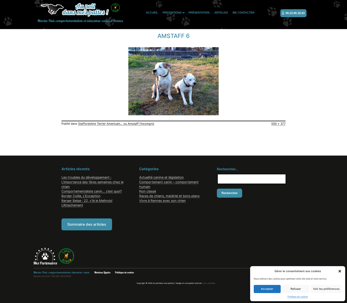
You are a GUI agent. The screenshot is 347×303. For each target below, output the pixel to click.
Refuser (296, 289)
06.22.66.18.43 (295, 13)
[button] (340, 271)
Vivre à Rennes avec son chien (162, 201)
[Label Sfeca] (66, 255)
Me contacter (243, 12)
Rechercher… (227, 169)
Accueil (152, 12)
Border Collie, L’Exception (80, 196)
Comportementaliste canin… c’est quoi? (91, 191)
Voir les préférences (326, 289)
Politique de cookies (298, 296)
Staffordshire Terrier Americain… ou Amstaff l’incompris (116, 123)
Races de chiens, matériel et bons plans (169, 196)
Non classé (147, 191)
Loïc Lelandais (209, 283)
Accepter (267, 289)
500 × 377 (278, 123)
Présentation (199, 12)
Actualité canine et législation (161, 177)
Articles (221, 12)
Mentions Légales (102, 272)
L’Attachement (72, 205)
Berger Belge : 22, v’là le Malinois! (86, 201)
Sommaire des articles (86, 224)
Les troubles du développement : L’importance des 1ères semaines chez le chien (92, 181)
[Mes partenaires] (45, 255)
